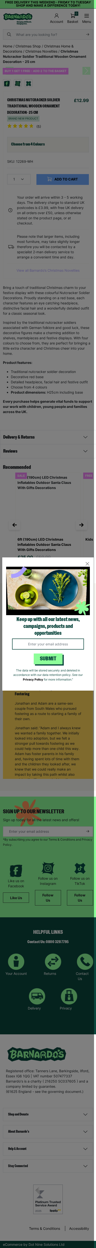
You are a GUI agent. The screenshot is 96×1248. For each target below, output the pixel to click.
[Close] (87, 563)
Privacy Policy (33, 679)
